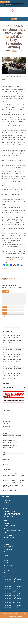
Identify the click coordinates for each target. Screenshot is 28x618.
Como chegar (7, 500)
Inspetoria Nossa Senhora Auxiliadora (12, 435)
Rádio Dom (6, 419)
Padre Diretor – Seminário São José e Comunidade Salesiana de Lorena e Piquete (13, 513)
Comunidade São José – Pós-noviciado (13, 509)
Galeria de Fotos (7, 576)
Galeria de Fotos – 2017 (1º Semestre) (13, 375)
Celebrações (7, 502)
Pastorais (5, 520)
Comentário (5, 291)
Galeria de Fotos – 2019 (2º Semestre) (13, 364)
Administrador (14, 51)
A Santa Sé (5, 423)
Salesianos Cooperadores (10, 537)
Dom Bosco (16, 278)
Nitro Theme (10, 613)
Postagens (5, 555)
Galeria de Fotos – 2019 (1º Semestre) (13, 366)
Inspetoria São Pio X (8, 447)
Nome (4, 306)
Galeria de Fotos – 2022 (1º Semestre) (13, 352)
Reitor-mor (8, 278)
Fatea (4, 454)
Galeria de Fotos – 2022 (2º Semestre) (13, 349)
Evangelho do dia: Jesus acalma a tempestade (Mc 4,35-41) (13, 475)
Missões (6, 562)
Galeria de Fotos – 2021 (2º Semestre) (13, 354)
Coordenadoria (7, 504)
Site (3, 313)
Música (5, 532)
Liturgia (5, 528)
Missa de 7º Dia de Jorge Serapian (16, 482)
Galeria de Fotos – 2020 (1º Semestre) (13, 361)
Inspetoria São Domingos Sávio (10, 442)
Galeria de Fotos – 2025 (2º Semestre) (13, 335)
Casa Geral (5, 433)
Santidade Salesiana (8, 569)
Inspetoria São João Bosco (9, 440)
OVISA (5, 534)
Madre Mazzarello (8, 544)
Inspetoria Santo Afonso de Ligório (11, 438)
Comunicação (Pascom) (9, 525)
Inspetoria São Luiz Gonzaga (10, 445)
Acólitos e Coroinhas (8, 521)
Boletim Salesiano (7, 450)
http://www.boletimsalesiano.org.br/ (13, 259)
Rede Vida (5, 464)
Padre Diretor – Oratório (9, 511)
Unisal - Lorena (6, 452)
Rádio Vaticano (6, 426)
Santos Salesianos (7, 543)
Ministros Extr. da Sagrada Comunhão (12, 530)
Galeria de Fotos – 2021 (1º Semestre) (13, 356)
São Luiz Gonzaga (8, 549)
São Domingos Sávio (9, 546)
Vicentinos (6, 539)
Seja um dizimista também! (10, 506)
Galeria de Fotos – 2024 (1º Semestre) (13, 342)
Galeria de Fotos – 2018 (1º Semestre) (13, 371)
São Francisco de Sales (9, 548)
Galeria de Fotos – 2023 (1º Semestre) (13, 347)
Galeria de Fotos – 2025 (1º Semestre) (13, 337)
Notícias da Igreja (8, 564)
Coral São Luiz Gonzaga (9, 527)
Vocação (6, 572)
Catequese (6, 523)
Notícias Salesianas (8, 565)
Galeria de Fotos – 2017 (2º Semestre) (13, 373)
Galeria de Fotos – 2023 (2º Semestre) (13, 345)
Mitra (4, 431)
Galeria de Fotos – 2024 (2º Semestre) (13, 340)
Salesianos (5, 508)
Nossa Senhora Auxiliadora (10, 553)
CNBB (4, 428)
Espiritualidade (7, 560)
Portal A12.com (6, 459)
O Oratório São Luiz (7, 499)
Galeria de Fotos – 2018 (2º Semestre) (13, 368)
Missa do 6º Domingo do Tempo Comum (12, 489)
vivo (10, 279)
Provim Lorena (6, 421)
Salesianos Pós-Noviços (9, 516)
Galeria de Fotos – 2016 (9, 378)
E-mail (4, 310)
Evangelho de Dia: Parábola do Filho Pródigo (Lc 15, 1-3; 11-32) (13, 479)
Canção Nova (6, 461)
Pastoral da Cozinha (8, 535)
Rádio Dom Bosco (7, 457)
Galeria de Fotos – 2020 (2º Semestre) (13, 359)
